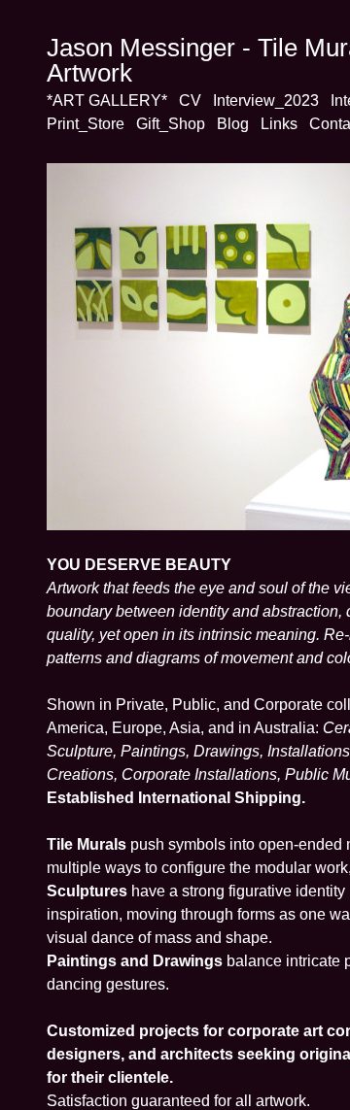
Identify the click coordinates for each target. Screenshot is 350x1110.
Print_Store (84, 124)
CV (185, 101)
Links (270, 124)
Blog (227, 124)
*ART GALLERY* (105, 101)
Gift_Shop (166, 124)
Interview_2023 (258, 101)
